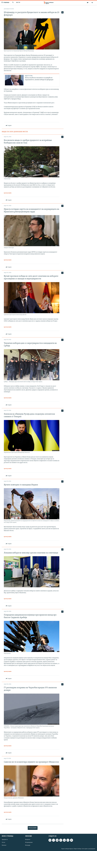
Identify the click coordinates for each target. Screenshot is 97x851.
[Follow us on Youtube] (57, 840)
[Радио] (92, 3)
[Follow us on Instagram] (60, 840)
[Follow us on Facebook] (49, 840)
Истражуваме (29, 842)
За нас (3, 842)
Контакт (4, 845)
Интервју (27, 845)
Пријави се (5, 839)
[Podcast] (67, 840)
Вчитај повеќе (33, 828)
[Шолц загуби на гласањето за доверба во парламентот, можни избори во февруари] (14, 80)
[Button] (8, 126)
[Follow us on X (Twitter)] (53, 840)
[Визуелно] (87, 3)
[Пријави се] (71, 840)
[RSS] (64, 840)
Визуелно (27, 839)
